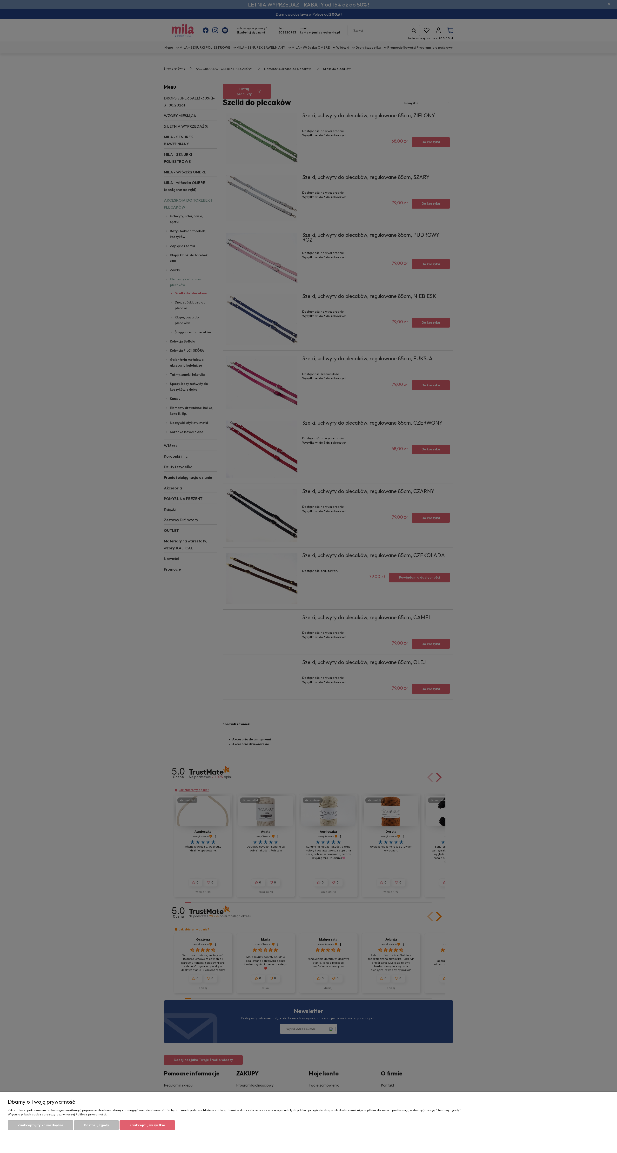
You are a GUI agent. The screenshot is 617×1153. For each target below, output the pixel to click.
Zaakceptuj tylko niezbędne (40, 1125)
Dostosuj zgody (96, 1125)
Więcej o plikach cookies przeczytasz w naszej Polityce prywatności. (57, 1114)
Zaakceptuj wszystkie (147, 1125)
